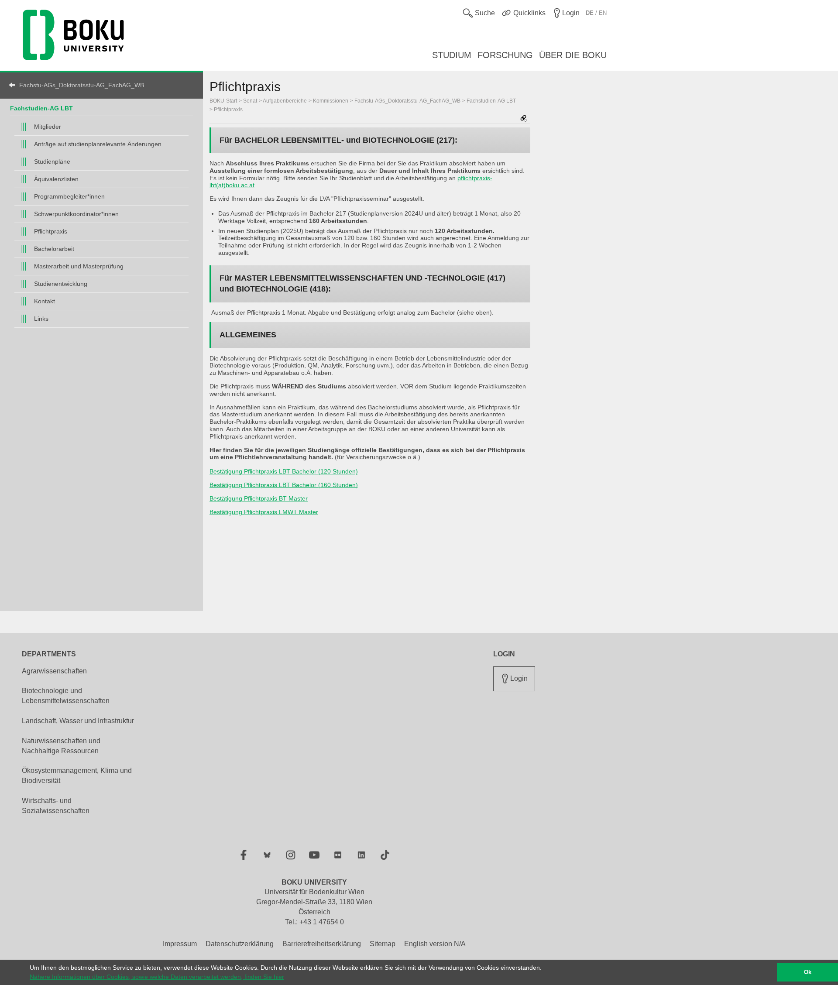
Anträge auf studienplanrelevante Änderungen (97, 144)
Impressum (180, 943)
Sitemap (382, 943)
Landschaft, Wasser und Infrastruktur (78, 720)
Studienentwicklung (60, 283)
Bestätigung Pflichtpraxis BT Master (259, 498)
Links (41, 318)
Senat (250, 101)
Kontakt (44, 301)
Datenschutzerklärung (240, 943)
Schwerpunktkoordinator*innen (76, 213)
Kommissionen (330, 101)
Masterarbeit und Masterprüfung (79, 266)
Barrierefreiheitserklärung (321, 943)
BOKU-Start (223, 101)
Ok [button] (807, 972)
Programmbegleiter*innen (69, 196)
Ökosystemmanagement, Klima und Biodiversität (77, 775)
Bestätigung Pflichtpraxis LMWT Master (264, 511)
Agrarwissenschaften (54, 671)
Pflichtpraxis (50, 231)
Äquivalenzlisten (56, 178)
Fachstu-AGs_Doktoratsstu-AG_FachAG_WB (81, 85)
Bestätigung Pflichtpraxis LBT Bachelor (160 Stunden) (284, 484)
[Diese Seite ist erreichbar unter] (523, 119)
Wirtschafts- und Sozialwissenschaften (55, 805)
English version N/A (435, 943)
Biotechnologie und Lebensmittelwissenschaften (66, 695)
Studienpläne (52, 161)
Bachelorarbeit (54, 248)
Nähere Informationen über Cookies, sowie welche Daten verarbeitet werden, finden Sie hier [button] (157, 976)
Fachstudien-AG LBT (41, 108)
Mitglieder (47, 126)
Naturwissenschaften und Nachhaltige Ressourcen (61, 746)
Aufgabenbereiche (285, 101)
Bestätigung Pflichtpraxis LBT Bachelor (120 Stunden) (284, 471)
